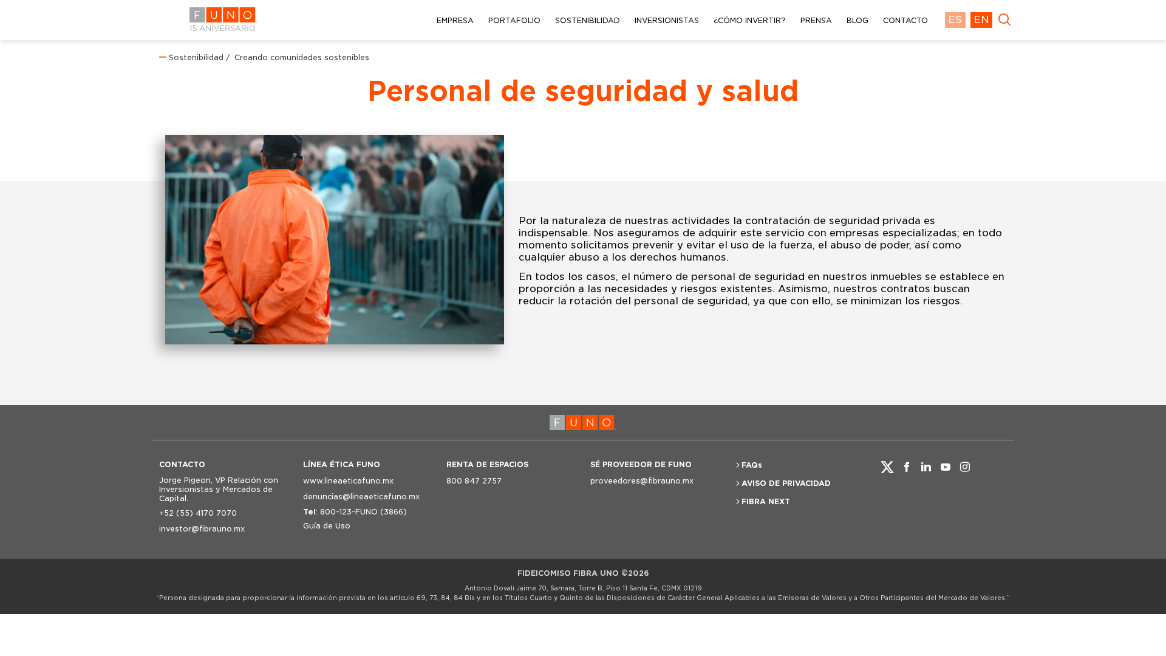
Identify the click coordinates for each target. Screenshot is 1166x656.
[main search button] (1004, 20)
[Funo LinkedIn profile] (926, 467)
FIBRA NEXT (766, 501)
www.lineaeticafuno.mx (348, 480)
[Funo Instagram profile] (965, 467)
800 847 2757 (474, 480)
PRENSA (816, 20)
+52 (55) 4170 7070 (198, 513)
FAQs (752, 465)
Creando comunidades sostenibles (300, 57)
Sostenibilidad (196, 57)
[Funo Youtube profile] (945, 467)
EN (981, 20)
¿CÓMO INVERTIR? (750, 20)
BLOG (857, 20)
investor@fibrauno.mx (202, 528)
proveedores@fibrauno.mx (642, 480)
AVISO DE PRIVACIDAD (786, 483)
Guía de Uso (326, 525)
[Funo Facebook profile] (906, 467)
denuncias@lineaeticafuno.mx (361, 496)
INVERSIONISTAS (667, 20)
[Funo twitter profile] (887, 467)
